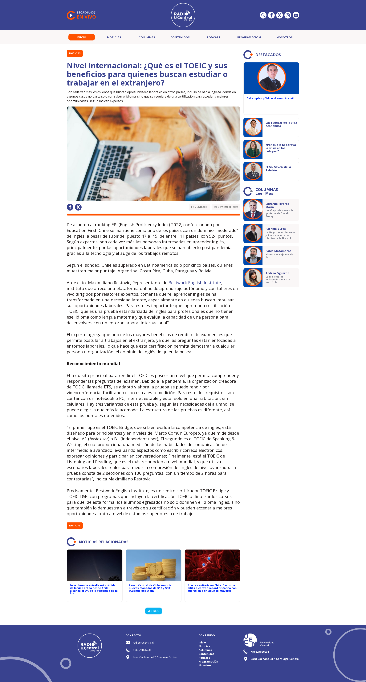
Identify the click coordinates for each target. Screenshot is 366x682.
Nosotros (284, 37)
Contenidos (180, 37)
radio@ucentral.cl (143, 642)
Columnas (147, 37)
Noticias (114, 37)
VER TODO (154, 611)
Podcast (213, 37)
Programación (249, 37)
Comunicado (199, 207)
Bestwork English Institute (195, 282)
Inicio (81, 37)
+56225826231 (142, 650)
